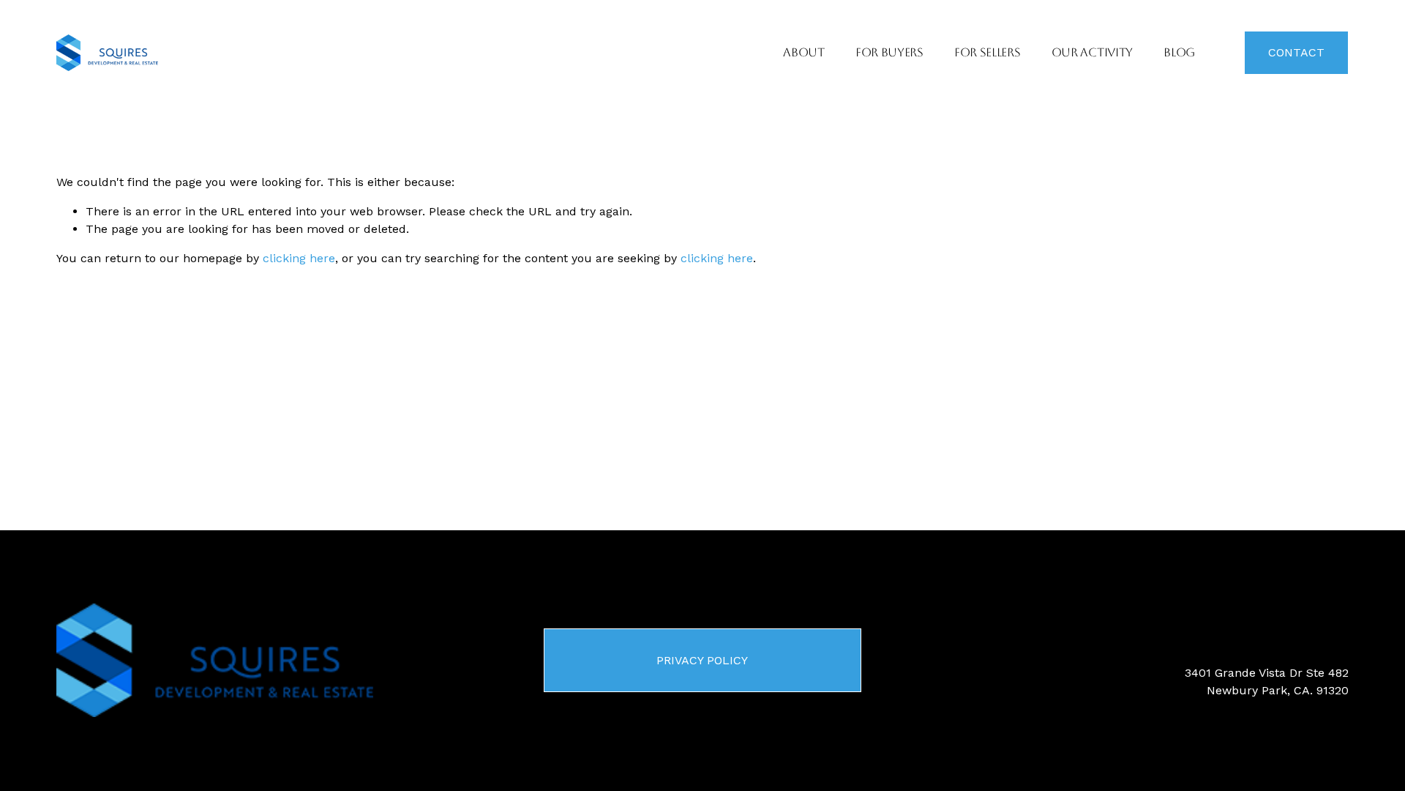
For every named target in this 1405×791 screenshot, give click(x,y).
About (803, 52)
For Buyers (889, 52)
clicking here (299, 258)
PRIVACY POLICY (702, 660)
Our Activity (1092, 52)
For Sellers (987, 52)
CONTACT (1296, 52)
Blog (1179, 52)
